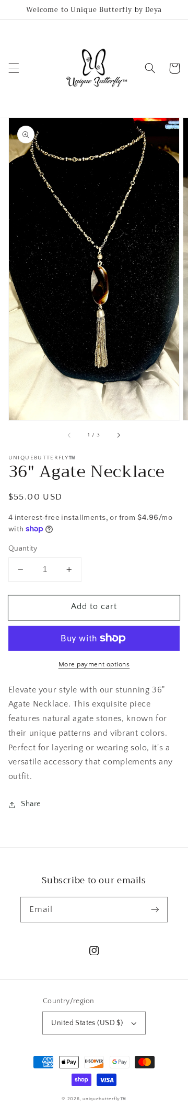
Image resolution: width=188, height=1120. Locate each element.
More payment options (94, 664)
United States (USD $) (87, 1023)
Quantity (22, 548)
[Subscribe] (155, 909)
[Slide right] (118, 434)
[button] (14, 68)
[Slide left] (69, 434)
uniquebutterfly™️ (104, 1099)
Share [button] (31, 804)
